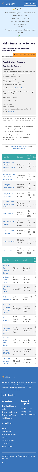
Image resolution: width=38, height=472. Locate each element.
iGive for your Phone (9, 415)
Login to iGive (30, 3)
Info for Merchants (8, 440)
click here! (11, 111)
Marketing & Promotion (28, 414)
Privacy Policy (6, 443)
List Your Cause (26, 408)
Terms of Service (7, 446)
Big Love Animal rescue (6, 279)
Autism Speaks (8, 213)
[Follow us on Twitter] (2, 463)
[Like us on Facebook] (5, 463)
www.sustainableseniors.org (17, 88)
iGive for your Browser (9, 412)
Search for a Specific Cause (24, 55)
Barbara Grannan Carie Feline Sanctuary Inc (9, 176)
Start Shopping (7, 418)
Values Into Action (9, 241)
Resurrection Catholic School (20, 146)
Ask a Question (9, 395)
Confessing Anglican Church (7, 361)
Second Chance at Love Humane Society (8, 204)
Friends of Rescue (19, 148)
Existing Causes (26, 411)
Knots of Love (7, 250)
